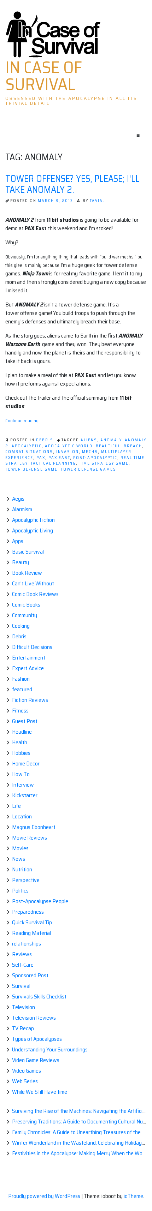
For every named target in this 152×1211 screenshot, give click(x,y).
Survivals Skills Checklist (39, 996)
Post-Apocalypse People (40, 901)
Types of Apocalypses (37, 1038)
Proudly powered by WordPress (44, 1196)
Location (22, 816)
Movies (20, 848)
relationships (26, 943)
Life (16, 805)
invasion (67, 452)
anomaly (111, 440)
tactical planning (53, 463)
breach (133, 446)
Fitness (20, 710)
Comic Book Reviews (35, 594)
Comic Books (26, 604)
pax (40, 458)
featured (22, 689)
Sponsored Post (30, 975)
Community (24, 615)
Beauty (20, 562)
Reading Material (31, 933)
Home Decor (26, 763)
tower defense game (31, 469)
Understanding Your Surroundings (50, 1049)
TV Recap (23, 1028)
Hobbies (21, 752)
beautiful (108, 446)
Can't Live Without (33, 583)
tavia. (97, 201)
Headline (22, 731)
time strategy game (104, 463)
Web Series (25, 1081)
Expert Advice (28, 668)
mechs (90, 452)
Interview (23, 784)
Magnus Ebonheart (33, 827)
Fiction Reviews (30, 700)
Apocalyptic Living (32, 530)
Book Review (27, 572)
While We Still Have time (39, 1091)
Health (19, 742)
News (18, 858)
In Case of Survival (43, 76)
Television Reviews (34, 1017)
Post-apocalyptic (95, 458)
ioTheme (133, 1196)
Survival (21, 986)
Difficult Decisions (32, 647)
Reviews (22, 954)
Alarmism (22, 509)
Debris (44, 440)
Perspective (26, 880)
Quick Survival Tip (32, 922)
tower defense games (88, 469)
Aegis (18, 498)
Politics (20, 890)
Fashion (21, 678)
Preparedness (28, 911)
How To (21, 774)
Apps (17, 541)
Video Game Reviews (35, 1060)
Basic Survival (28, 551)
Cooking (21, 625)
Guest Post (24, 721)
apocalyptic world (69, 446)
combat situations (29, 452)
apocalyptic (27, 446)
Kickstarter (24, 795)
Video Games (26, 1070)
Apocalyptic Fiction (33, 519)
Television (23, 1007)
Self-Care (23, 964)
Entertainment (28, 657)
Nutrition (22, 869)
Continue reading (22, 420)
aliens (89, 440)
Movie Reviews (29, 837)
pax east (59, 458)
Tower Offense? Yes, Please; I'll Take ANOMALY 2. (72, 184)
